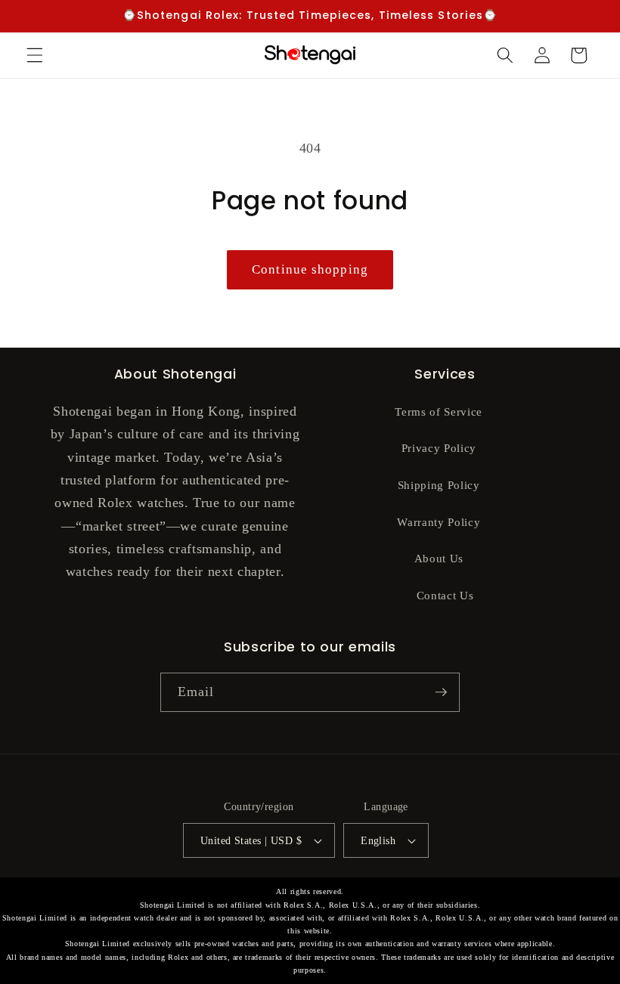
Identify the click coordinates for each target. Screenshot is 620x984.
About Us (438, 558)
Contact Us (445, 595)
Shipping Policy (439, 484)
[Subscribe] (441, 692)
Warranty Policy (438, 521)
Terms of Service (438, 411)
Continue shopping (310, 269)
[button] (35, 55)
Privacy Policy (438, 447)
